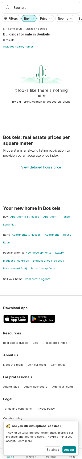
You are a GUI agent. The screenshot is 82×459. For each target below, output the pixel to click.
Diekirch (30, 28)
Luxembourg (15, 28)
